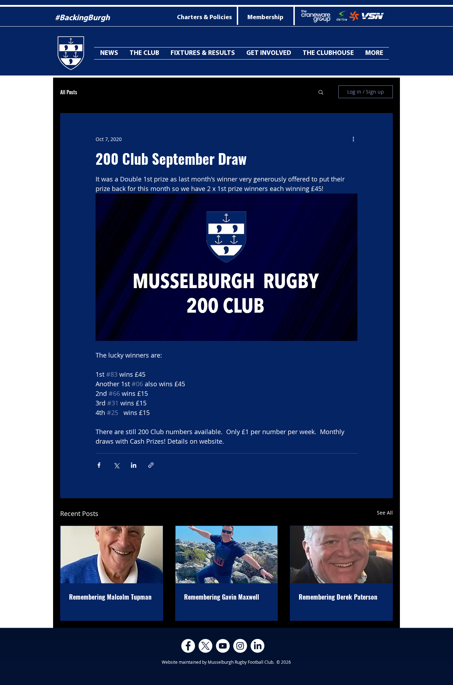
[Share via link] (151, 465)
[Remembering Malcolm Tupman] (112, 554)
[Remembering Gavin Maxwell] (227, 554)
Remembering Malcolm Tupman (110, 596)
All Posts (68, 92)
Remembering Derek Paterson (338, 596)
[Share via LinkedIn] (133, 465)
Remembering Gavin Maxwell (221, 596)
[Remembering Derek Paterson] (341, 554)
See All (385, 512)
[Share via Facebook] (99, 465)
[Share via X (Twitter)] (116, 465)
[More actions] (353, 139)
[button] (374, 53)
